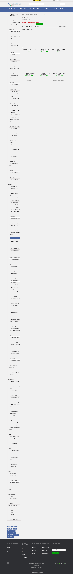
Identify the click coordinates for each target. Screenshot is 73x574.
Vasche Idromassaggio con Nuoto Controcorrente (14, 462)
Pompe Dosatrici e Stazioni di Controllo (15, 32)
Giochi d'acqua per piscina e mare (14, 338)
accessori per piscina (11, 532)
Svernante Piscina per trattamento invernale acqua (14, 67)
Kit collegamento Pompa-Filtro (15, 291)
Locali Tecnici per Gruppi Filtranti (14, 198)
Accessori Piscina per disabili (15, 218)
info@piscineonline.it (12, 555)
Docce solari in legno (13, 395)
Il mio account (25, 547)
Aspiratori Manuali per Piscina (15, 24)
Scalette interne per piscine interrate (14, 189)
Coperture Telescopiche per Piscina (14, 173)
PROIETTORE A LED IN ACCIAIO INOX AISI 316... (29, 74)
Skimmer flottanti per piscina (14, 301)
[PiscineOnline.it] (14, 4)
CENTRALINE (12, 514)
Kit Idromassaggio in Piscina (14, 207)
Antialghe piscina (13, 43)
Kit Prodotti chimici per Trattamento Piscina (14, 58)
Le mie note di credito (26, 550)
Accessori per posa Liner (14, 266)
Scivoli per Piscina (13, 227)
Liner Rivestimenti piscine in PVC (14, 260)
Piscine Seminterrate (13, 475)
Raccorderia (12, 255)
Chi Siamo (34, 550)
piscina (9, 526)
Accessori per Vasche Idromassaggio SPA (13, 465)
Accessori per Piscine (13, 186)
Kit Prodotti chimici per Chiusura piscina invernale (14, 55)
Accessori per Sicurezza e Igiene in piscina (14, 354)
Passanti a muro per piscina (14, 248)
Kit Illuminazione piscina (14, 246)
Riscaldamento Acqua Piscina (14, 321)
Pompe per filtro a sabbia (14, 271)
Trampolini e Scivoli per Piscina (15, 223)
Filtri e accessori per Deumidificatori (13, 377)
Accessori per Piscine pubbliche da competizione (14, 345)
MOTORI (11, 510)
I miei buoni (25, 557)
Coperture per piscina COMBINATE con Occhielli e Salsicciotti (14, 130)
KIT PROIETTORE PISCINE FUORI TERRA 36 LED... (44, 97)
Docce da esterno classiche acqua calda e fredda (14, 384)
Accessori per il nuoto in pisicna (14, 334)
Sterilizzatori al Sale (13, 34)
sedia (17, 534)
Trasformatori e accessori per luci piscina (15, 233)
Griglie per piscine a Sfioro (14, 191)
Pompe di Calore (13, 323)
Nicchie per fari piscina (14, 239)
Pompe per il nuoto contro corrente (14, 313)
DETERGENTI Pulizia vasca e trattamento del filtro (15, 88)
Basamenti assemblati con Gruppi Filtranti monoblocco (14, 304)
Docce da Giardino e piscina (14, 381)
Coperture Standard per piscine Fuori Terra (14, 154)
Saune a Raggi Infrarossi (14, 438)
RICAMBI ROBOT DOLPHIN (14, 519)
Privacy (34, 553)
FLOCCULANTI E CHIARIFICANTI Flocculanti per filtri (15, 114)
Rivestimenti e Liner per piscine (15, 257)
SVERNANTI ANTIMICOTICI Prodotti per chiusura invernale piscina (14, 119)
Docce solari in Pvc (13, 390)
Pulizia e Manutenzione (13, 498)
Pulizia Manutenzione (12, 18)
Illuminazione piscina (33, 14)
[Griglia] (35, 29)
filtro (14, 530)
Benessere (44, 551)
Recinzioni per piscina (13, 425)
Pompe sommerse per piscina (15, 319)
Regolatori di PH (13, 64)
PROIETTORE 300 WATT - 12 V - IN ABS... (58, 74)
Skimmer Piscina (13, 252)
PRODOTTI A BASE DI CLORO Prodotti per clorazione (15, 96)
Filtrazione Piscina (13, 268)
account (49, 0)
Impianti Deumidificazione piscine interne (13, 366)
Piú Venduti (35, 545)
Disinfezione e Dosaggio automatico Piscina (13, 28)
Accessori (10, 184)
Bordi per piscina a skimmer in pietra (15, 405)
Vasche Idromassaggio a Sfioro (14, 458)
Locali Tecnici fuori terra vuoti (15, 298)
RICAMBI (9, 528)
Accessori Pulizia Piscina (14, 20)
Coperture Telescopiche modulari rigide (14, 176)
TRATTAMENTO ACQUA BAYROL (13, 85)
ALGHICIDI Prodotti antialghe (15, 110)
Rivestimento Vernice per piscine (14, 263)
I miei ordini (25, 548)
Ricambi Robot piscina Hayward (14, 76)
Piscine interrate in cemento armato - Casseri (14, 485)
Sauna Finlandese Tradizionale (13, 441)
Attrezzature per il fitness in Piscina (13, 433)
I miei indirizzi (25, 551)
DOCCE (11, 469)
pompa (9, 530)
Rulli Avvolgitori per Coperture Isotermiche (15, 169)
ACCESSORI (12, 517)
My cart (60, 0)
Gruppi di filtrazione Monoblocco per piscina (13, 278)
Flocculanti (12, 52)
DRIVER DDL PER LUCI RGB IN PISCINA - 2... (59, 97)
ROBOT (11, 512)
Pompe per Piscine (13, 307)
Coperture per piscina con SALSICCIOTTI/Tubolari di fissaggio (14, 141)
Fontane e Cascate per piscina (14, 194)
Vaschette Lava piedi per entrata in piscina (14, 215)
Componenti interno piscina (14, 243)
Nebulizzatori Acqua (13, 340)
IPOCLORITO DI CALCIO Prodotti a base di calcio (14, 99)
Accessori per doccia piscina (14, 397)
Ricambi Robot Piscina (13, 73)
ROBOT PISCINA (11, 534)
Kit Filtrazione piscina (13, 296)
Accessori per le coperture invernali (14, 150)
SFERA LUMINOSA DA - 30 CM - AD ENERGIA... (29, 50)
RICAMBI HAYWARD (13, 507)
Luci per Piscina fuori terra (14, 237)
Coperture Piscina (11, 124)
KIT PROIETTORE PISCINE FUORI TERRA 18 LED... (44, 74)
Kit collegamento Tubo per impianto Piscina (14, 294)
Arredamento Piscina (13, 409)
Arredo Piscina (11, 379)
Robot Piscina (12, 82)
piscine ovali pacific (13, 480)
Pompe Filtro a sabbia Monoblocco (13, 274)
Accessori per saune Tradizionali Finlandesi (13, 444)
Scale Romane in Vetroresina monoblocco (15, 221)
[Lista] (37, 29)
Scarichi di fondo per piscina (14, 250)
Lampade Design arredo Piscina (14, 419)
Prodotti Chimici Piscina (13, 40)
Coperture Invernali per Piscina (15, 126)
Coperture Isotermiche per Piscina (13, 164)
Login (65, 0)
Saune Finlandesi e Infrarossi (14, 436)
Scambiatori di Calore (13, 326)
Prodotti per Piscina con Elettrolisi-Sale (14, 71)
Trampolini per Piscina (14, 225)
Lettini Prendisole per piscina (15, 422)
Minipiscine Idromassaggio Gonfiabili (14, 451)
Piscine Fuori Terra (13, 473)
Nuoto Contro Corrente (14, 202)
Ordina (23, 29)
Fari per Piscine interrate (14, 241)
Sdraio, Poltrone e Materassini (15, 342)
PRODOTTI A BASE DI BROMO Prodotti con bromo (14, 103)
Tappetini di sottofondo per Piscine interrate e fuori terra (14, 212)
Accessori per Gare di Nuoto (14, 351)
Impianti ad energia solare (14, 328)
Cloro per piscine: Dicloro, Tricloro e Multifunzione (14, 46)
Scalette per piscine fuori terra (15, 209)
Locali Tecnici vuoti (13, 282)
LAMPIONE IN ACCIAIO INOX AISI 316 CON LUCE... (29, 97)
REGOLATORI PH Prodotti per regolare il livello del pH (14, 92)
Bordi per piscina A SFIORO (14, 402)
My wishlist (55, 0)
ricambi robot (10, 536)
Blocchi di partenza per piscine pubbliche (14, 357)
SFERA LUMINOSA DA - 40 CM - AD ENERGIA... (58, 50)
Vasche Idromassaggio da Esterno (14, 455)
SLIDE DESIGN (10, 503)
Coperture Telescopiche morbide (14, 180)
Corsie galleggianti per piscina (15, 360)
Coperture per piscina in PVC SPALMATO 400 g (15, 161)
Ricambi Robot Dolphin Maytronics (14, 80)
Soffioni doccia (12, 399)
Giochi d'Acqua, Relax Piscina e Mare (14, 331)
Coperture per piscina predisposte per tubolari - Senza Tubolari (15, 146)
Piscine (9, 471)
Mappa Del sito (35, 548)
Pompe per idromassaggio (14, 310)
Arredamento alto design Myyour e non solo (14, 412)
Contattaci (34, 547)
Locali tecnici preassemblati (14, 280)
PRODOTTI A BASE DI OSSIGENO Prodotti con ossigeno (14, 107)
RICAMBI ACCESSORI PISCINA (13, 505)
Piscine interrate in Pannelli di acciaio (14, 488)
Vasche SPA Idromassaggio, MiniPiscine (14, 448)
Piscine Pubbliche (11, 494)
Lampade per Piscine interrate (15, 230)
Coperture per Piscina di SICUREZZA (14, 157)
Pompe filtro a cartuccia (14, 317)
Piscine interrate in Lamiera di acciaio (14, 478)
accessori (14, 526)
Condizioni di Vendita (36, 554)
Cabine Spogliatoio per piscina (14, 416)
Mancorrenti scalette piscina (14, 200)
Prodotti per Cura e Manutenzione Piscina (13, 62)
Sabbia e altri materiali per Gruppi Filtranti (14, 288)
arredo (15, 528)
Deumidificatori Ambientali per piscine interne (15, 373)
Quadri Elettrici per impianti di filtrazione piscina (15, 205)
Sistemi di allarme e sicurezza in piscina (14, 363)
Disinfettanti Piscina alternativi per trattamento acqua (15, 50)
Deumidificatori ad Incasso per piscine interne (14, 370)
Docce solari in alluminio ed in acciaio (15, 387)
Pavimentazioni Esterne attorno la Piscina (14, 428)
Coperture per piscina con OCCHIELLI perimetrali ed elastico (14, 135)
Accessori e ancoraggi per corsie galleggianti (14, 349)
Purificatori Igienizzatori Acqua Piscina (15, 37)
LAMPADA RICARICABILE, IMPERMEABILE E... (44, 50)
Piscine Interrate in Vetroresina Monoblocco (14, 492)
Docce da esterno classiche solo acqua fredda (14, 393)
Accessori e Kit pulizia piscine (15, 22)
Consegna (34, 551)
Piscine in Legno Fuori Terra (14, 482)
